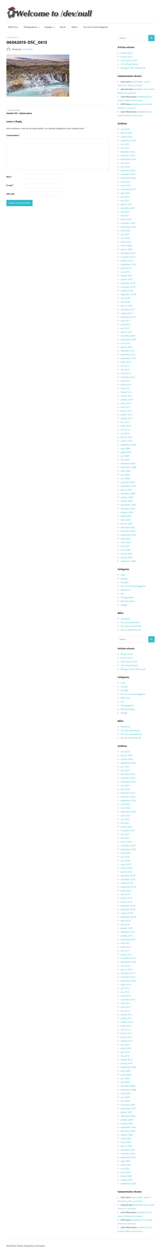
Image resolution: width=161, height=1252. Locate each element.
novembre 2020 (128, 223)
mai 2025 (125, 148)
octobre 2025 (127, 136)
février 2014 (126, 392)
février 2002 (126, 553)
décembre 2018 (128, 283)
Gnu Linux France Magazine (95, 27)
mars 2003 (126, 519)
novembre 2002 (128, 531)
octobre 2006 (127, 497)
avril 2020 (125, 238)
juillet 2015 (126, 362)
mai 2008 (125, 478)
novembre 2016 (128, 335)
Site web (10, 193)
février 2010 (126, 437)
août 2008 (125, 471)
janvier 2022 (126, 204)
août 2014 (125, 380)
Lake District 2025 (129, 60)
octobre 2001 (127, 557)
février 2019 (126, 275)
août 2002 (125, 538)
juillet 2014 (126, 384)
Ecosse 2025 (126, 56)
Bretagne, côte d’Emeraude (133, 68)
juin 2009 (125, 456)
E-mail (10, 185)
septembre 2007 (128, 486)
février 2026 (126, 133)
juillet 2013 (126, 403)
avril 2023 (125, 181)
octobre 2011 (127, 418)
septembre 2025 (128, 140)
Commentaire (13, 135)
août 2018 (125, 298)
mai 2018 (125, 302)
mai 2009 (125, 459)
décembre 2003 (128, 508)
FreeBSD (125, 582)
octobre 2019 (127, 260)
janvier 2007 (126, 489)
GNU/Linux (13, 27)
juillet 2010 (126, 426)
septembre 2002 (128, 534)
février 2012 (126, 410)
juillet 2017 (126, 324)
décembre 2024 (128, 151)
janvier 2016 (126, 347)
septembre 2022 (128, 189)
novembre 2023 (128, 174)
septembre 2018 (128, 294)
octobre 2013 (127, 399)
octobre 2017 (127, 313)
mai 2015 (125, 369)
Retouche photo (128, 601)
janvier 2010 (126, 441)
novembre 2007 (128, 482)
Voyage (124, 605)
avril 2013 (125, 407)
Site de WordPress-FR (131, 630)
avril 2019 (125, 272)
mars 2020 (126, 242)
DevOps (124, 578)
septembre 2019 (128, 264)
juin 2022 (125, 196)
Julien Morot (27, 49)
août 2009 (125, 448)
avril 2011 (125, 422)
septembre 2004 (128, 504)
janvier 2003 (126, 523)
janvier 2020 (126, 249)
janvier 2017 (126, 332)
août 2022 (125, 193)
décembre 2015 (128, 350)
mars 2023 (126, 185)
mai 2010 (125, 433)
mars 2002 (126, 550)
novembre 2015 (128, 354)
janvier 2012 (126, 414)
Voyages (48, 27)
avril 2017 (125, 328)
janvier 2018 (126, 305)
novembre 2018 (128, 287)
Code (123, 575)
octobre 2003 (127, 512)
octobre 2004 (127, 501)
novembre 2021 (128, 208)
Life (122, 593)
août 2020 (125, 230)
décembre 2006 (128, 493)
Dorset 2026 (126, 53)
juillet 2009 (126, 452)
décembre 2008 (128, 463)
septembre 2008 (128, 467)
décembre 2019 (128, 253)
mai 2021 (125, 215)
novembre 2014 (128, 377)
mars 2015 (126, 373)
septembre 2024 (128, 159)
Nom (9, 176)
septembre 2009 (128, 444)
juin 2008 (125, 474)
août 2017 (125, 320)
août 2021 (125, 212)
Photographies (30, 27)
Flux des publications (130, 622)
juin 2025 (125, 144)
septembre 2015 (128, 358)
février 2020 (126, 245)
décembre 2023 (128, 170)
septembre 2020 (128, 227)
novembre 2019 (128, 257)
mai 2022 (125, 200)
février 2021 (126, 219)
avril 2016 (125, 343)
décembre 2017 (128, 309)
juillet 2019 (126, 268)
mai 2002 (125, 546)
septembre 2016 (128, 339)
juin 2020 (125, 234)
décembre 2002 (128, 527)
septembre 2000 (128, 561)
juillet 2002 (126, 542)
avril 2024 (125, 166)
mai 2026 (125, 129)
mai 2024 (125, 163)
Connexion (125, 618)
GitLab (63, 27)
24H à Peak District (129, 64)
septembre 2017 (128, 317)
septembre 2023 (128, 178)
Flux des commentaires (131, 626)
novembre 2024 (128, 155)
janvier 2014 (126, 395)
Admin (74, 27)
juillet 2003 (126, 516)
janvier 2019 (126, 279)
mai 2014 (125, 388)
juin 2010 (125, 429)
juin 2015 (125, 365)
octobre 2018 (127, 290)
